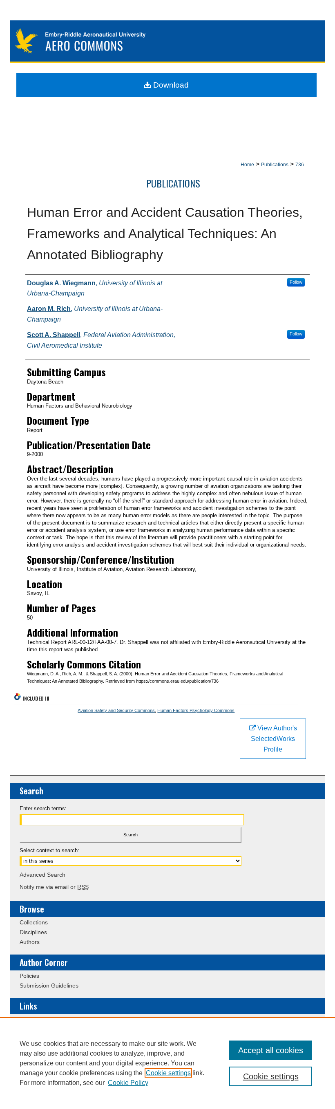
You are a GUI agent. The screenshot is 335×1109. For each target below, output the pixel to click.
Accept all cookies (270, 1050)
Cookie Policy (128, 1082)
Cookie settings (168, 1072)
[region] (167, 1063)
